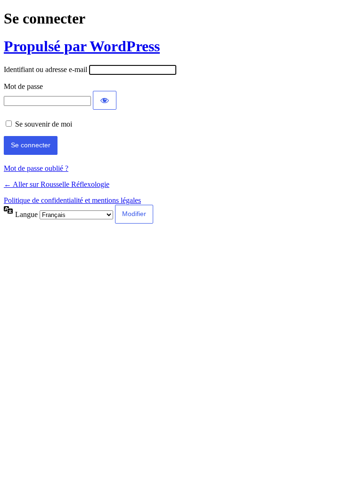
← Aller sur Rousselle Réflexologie (56, 184)
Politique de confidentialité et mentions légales (72, 200)
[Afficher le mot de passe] (104, 100)
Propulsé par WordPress (82, 46)
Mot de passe (23, 86)
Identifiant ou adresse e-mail (45, 69)
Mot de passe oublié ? (36, 168)
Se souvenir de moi (43, 124)
